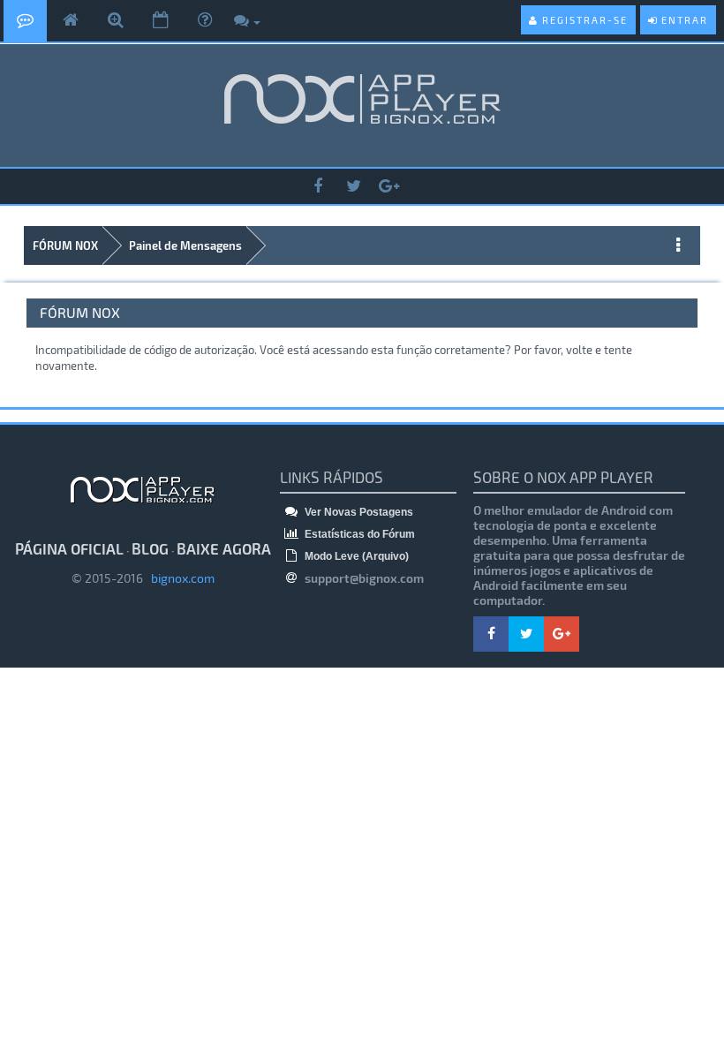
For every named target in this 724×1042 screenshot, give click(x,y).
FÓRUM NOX (65, 245)
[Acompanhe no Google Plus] (388, 187)
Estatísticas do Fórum (358, 534)
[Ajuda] (205, 21)
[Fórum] (25, 21)
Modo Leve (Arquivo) (355, 556)
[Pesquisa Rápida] (115, 21)
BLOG (150, 548)
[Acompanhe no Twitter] (353, 187)
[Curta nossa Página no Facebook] (318, 187)
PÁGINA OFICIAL (69, 548)
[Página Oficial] (70, 21)
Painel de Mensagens (185, 245)
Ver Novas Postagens (357, 512)
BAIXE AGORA (224, 548)
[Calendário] (161, 21)
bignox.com (179, 577)
